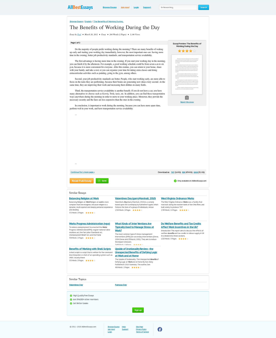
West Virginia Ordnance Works (177, 198)
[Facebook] (160, 331)
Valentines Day (76, 284)
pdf (183, 172)
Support (147, 7)
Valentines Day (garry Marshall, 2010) (135, 198)
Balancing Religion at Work (84, 198)
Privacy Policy (141, 329)
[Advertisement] (138, 138)
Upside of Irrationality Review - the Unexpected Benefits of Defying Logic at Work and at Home (136, 252)
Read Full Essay (81, 181)
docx (196, 172)
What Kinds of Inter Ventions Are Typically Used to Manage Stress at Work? (134, 227)
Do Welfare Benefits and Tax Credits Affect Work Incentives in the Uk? (181, 225)
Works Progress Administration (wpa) (89, 223)
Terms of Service (142, 332)
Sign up (138, 310)
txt (172, 172)
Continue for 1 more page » (82, 172)
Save (104, 180)
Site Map (139, 326)
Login (136, 7)
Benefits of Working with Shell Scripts (90, 248)
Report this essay (187, 102)
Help (124, 326)
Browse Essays (109, 7)
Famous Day (121, 284)
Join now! (125, 7)
